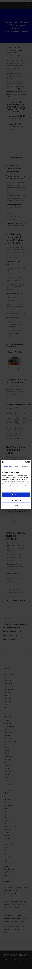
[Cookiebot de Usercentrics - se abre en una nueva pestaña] (23, 462)
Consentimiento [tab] (6, 466)
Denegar (16, 505)
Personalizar (15, 500)
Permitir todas (16, 495)
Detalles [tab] (16, 466)
